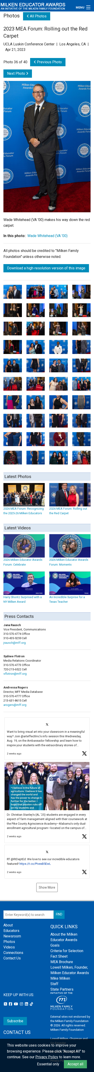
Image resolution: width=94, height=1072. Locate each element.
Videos (9, 947)
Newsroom (12, 936)
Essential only (48, 1064)
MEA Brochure (61, 962)
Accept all (75, 1064)
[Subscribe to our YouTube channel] (16, 1004)
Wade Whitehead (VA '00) (47, 236)
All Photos (38, 16)
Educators (11, 930)
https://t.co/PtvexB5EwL (35, 863)
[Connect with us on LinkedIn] (26, 1004)
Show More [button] (47, 887)
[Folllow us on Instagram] (21, 1004)
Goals (55, 945)
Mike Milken (60, 978)
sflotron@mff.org (15, 673)
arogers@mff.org (14, 705)
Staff (54, 984)
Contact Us (12, 958)
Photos (9, 941)
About (8, 925)
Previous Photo (49, 62)
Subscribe (15, 1021)
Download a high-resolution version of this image (46, 268)
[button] (47, 739)
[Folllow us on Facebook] (10, 1004)
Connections (13, 952)
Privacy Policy (46, 1057)
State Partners (61, 989)
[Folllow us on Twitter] (5, 1004)
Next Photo (16, 73)
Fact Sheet (59, 956)
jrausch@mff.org (14, 642)
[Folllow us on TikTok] (31, 1004)
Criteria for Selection (66, 951)
